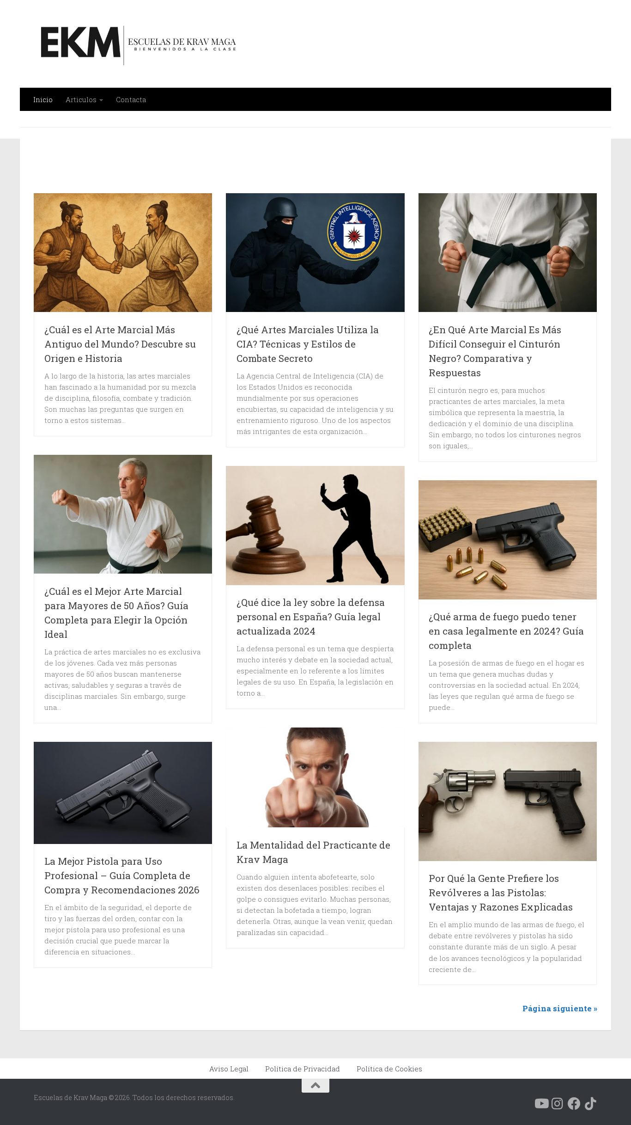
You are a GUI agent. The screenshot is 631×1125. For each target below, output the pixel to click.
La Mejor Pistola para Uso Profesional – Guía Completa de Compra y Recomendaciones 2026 (122, 875)
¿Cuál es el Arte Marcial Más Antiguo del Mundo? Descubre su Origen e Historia (120, 344)
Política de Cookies (389, 1068)
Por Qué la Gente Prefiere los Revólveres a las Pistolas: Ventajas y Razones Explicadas (501, 892)
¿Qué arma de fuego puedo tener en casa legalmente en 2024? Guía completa (506, 631)
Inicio (43, 99)
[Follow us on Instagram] (557, 1103)
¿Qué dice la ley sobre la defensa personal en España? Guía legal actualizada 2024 (311, 616)
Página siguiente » (559, 1008)
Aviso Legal (229, 1068)
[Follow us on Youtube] (540, 1103)
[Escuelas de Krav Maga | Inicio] (136, 43)
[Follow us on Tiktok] (590, 1103)
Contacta (131, 99)
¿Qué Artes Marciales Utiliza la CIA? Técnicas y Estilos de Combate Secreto (308, 344)
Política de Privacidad (302, 1068)
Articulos (81, 99)
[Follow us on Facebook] (574, 1103)
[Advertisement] (270, 166)
